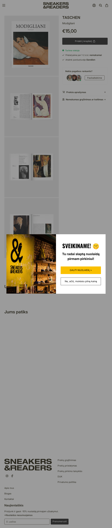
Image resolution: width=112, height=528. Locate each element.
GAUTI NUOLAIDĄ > (81, 270)
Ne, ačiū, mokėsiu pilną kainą (81, 281)
